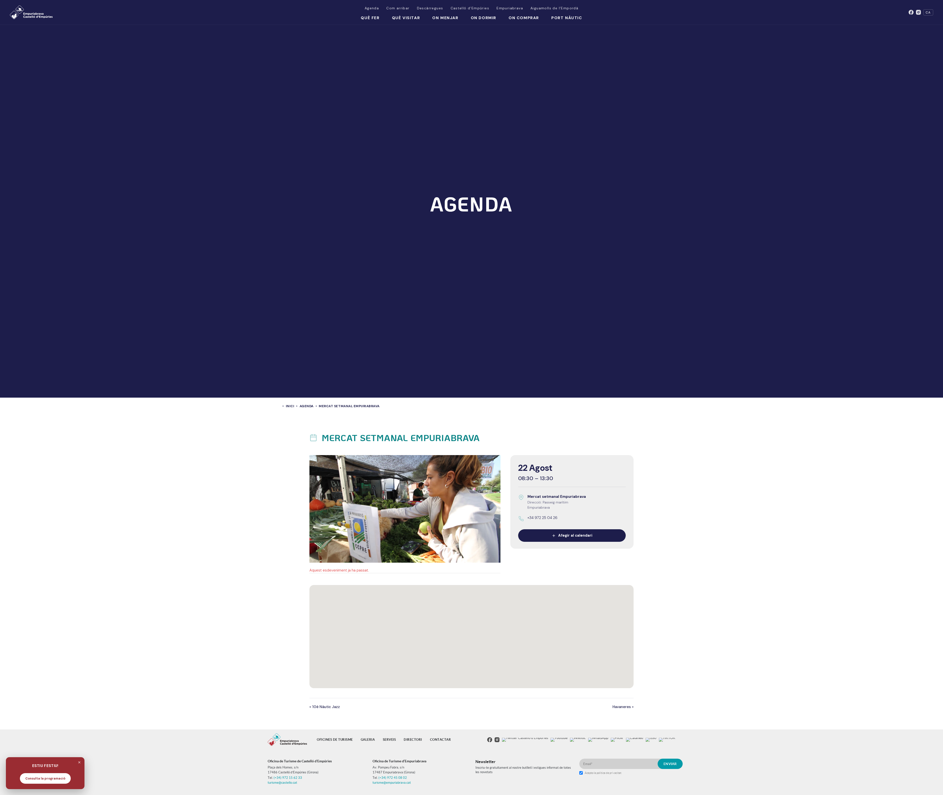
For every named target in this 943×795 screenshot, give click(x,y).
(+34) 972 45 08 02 (392, 778)
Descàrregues (430, 8)
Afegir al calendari (575, 535)
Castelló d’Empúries (470, 8)
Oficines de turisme (335, 739)
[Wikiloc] (578, 740)
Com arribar (397, 8)
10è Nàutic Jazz (324, 706)
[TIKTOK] (667, 740)
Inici (290, 406)
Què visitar (406, 18)
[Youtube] (559, 740)
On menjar (445, 18)
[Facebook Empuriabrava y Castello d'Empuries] (911, 12)
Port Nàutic (566, 18)
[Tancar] (79, 762)
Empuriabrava (510, 8)
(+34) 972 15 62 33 (288, 778)
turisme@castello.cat (282, 782)
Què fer (370, 18)
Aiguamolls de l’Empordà (554, 8)
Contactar (440, 739)
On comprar (524, 18)
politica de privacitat (608, 772)
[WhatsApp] (598, 740)
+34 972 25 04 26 (542, 518)
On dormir (483, 18)
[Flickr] (617, 740)
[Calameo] (634, 740)
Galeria (368, 739)
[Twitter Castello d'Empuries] (525, 740)
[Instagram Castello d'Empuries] (918, 12)
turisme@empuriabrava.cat (392, 782)
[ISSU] (651, 740)
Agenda (372, 8)
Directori (413, 739)
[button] (471, 634)
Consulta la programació (45, 778)
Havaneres (623, 706)
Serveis (389, 739)
